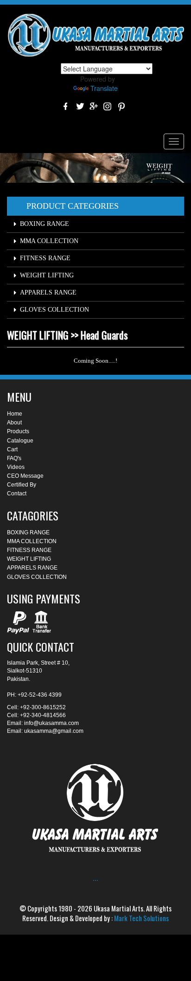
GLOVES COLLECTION (54, 309)
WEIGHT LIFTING (47, 275)
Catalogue (20, 440)
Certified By (21, 484)
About (14, 422)
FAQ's (14, 458)
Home (14, 413)
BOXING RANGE (44, 223)
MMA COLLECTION (49, 240)
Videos (16, 467)
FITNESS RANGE (45, 258)
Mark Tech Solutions (141, 918)
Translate (104, 88)
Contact (16, 493)
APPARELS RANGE (48, 292)
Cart (12, 449)
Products (18, 431)
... (95, 878)
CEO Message (25, 476)
